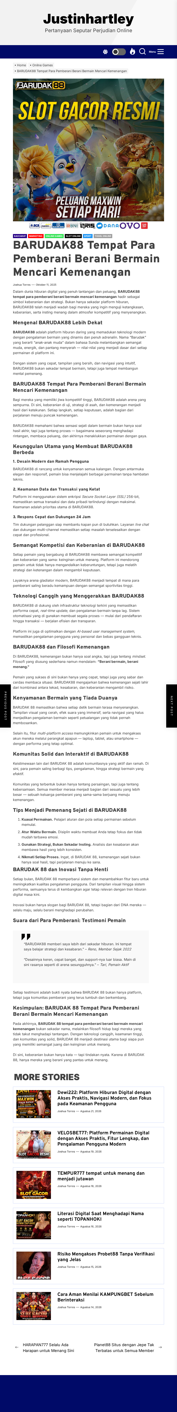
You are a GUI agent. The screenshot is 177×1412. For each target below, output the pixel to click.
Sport (88, 236)
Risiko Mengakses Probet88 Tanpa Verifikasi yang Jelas (106, 1257)
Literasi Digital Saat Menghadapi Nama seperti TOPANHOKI (100, 1216)
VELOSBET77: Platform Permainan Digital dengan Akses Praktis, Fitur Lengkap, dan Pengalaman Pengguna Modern (103, 1139)
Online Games (54, 236)
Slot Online (73, 236)
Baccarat (20, 236)
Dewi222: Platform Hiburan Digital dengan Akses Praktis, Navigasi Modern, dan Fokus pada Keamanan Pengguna (104, 1098)
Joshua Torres (21, 284)
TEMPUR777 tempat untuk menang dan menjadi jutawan (101, 1176)
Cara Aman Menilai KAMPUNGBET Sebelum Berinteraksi (105, 1297)
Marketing (36, 236)
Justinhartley (88, 19)
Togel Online (103, 236)
